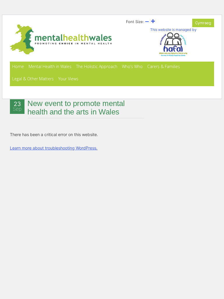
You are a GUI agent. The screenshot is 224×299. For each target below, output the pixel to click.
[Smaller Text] (147, 21)
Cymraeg (203, 22)
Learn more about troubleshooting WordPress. (53, 147)
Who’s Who (132, 66)
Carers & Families (163, 66)
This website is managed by (173, 29)
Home (18, 66)
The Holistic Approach (96, 66)
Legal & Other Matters (33, 78)
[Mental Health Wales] (61, 53)
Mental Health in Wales (50, 66)
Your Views (68, 78)
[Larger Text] (153, 21)
